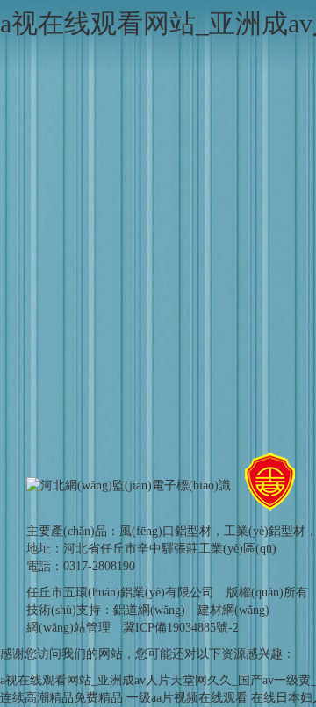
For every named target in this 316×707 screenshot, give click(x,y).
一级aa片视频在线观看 (187, 697)
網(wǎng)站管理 (68, 627)
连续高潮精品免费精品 (61, 697)
